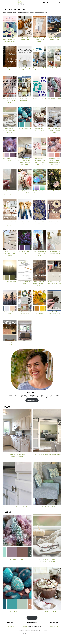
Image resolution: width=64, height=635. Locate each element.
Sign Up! (25, 626)
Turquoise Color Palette (24, 128)
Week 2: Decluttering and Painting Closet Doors (9, 70)
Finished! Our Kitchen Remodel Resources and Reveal (24, 344)
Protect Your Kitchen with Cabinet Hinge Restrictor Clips (54, 313)
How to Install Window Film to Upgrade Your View (39, 253)
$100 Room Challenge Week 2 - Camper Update (39, 39)
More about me (31, 400)
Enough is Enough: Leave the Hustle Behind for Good (39, 283)
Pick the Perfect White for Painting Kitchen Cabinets (9, 223)
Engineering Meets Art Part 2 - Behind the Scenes (9, 100)
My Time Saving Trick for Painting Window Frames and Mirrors (10, 193)
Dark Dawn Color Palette (9, 281)
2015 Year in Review (54, 68)
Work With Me (54, 626)
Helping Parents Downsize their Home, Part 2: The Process (9, 39)
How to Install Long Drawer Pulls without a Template (9, 253)
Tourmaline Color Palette (54, 98)
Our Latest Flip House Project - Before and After (54, 130)
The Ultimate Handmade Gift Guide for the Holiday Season (24, 313)
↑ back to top (32, 617)
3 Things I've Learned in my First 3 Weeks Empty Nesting (9, 130)
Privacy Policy (10, 626)
